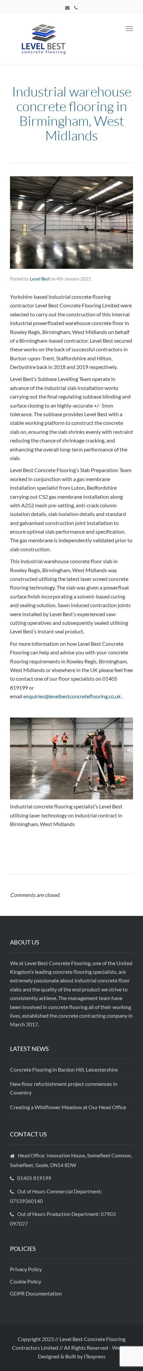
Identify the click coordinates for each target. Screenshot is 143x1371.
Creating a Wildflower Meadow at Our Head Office (68, 1107)
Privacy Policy (26, 1269)
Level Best (40, 278)
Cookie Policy (26, 1281)
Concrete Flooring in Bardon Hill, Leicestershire (64, 1069)
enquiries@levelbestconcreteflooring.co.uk (72, 696)
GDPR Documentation (36, 1293)
